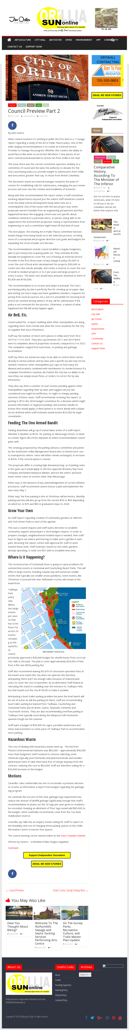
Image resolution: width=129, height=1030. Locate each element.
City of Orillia (43, 116)
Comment (13, 847)
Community (97, 338)
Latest (38, 105)
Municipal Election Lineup (116, 254)
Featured (22, 105)
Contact (58, 979)
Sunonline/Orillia (29, 116)
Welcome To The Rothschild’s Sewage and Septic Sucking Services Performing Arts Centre (46, 933)
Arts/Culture (23, 39)
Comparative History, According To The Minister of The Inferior (106, 175)
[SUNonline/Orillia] (9, 40)
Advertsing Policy (61, 990)
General (30, 105)
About (57, 974)
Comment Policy (61, 1000)
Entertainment (100, 157)
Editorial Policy (60, 995)
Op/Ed (68, 39)
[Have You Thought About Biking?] (19, 907)
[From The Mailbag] (101, 270)
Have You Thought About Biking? (17, 926)
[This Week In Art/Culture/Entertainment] (101, 220)
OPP (98, 39)
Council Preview (15, 890)
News (46, 105)
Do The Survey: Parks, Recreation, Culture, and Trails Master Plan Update (73, 931)
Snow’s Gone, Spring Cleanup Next (70, 890)
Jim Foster (55, 39)
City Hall (40, 39)
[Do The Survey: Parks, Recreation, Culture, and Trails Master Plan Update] (74, 907)
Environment (84, 39)
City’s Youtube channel (73, 835)
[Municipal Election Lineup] (101, 247)
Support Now (34, 46)
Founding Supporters (63, 985)
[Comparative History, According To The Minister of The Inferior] (107, 137)
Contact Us (15, 46)
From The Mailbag (116, 277)
